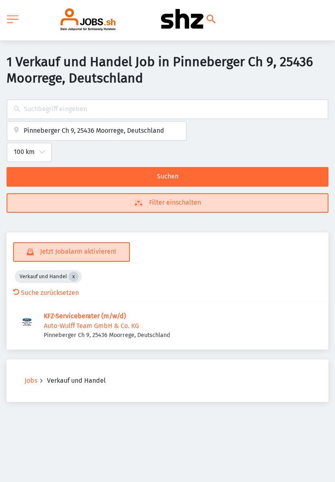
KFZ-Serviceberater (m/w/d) (85, 316)
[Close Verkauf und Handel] (73, 276)
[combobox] (167, 109)
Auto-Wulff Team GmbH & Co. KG (91, 326)
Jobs (31, 380)
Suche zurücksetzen (50, 293)
